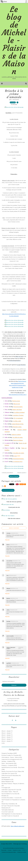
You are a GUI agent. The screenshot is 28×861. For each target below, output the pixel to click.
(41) (6, 777)
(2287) (9, 753)
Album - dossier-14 (7, 739)
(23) (6, 787)
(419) (12, 757)
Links (3, 743)
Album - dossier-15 (7, 741)
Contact (10, 850)
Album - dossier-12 (7, 735)
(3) (10, 816)
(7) (6, 808)
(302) (9, 765)
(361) (9, 763)
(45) (11, 775)
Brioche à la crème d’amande (14, 94)
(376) (8, 761)
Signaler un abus (17, 850)
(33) (7, 779)
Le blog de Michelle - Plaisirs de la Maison (14, 40)
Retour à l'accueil (14, 476)
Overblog (24, 844)
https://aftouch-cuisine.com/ (17, 826)
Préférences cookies (21, 852)
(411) (12, 759)
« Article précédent (7, 472)
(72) (9, 773)
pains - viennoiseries (14, 99)
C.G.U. (24, 850)
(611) (11, 755)
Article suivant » (21, 472)
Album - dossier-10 (7, 731)
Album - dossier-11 (7, 733)
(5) (8, 810)
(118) (13, 771)
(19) (11, 789)
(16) (10, 793)
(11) (5, 795)
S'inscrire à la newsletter (8, 490)
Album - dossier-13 (7, 737)
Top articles (3, 850)
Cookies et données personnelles (9, 852)
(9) (9, 803)
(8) (11, 806)
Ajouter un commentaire (14, 528)
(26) (7, 781)
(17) (10, 791)
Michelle (12, 705)
